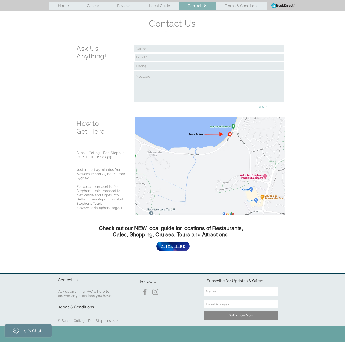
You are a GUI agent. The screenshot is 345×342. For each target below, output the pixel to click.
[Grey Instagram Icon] (155, 292)
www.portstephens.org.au (101, 208)
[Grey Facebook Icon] (145, 292)
